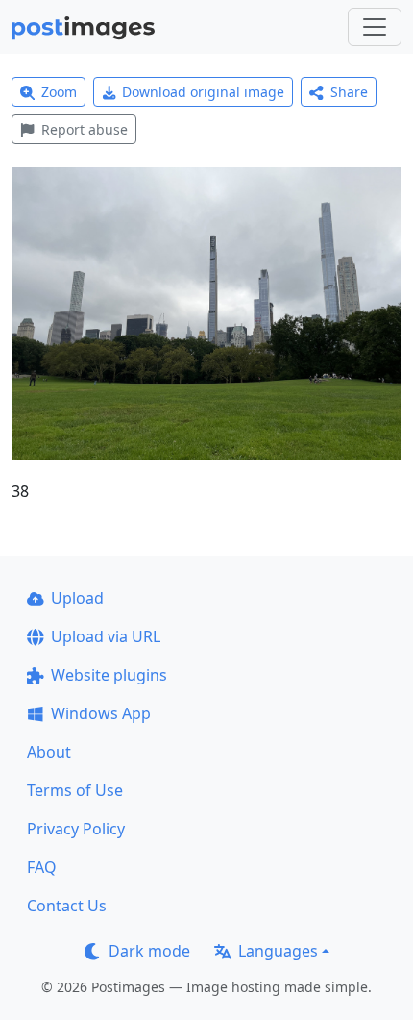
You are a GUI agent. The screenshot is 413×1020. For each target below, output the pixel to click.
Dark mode (149, 950)
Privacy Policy (76, 828)
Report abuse (84, 129)
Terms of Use (75, 790)
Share (349, 92)
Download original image (203, 92)
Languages (278, 950)
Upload (77, 598)
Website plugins (109, 674)
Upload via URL (105, 636)
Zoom (59, 92)
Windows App (101, 713)
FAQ (42, 867)
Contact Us (67, 905)
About (49, 751)
